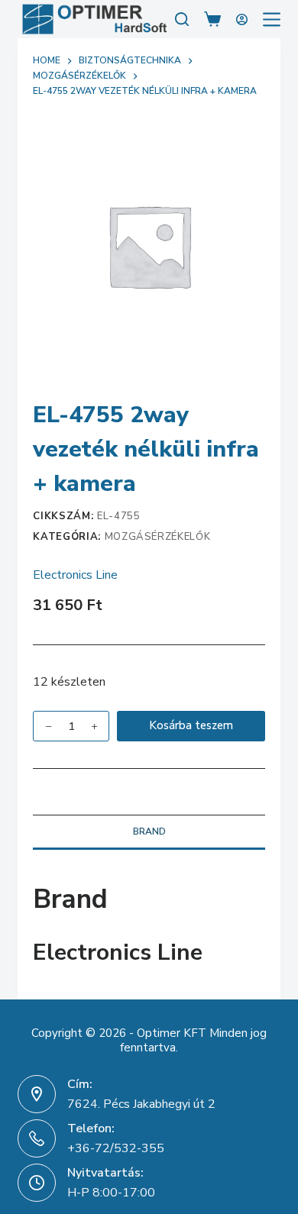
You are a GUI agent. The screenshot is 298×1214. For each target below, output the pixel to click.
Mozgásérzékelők (158, 537)
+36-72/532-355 (115, 1148)
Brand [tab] (149, 831)
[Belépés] (242, 19)
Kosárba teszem (191, 725)
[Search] (182, 19)
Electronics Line (75, 575)
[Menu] (271, 19)
